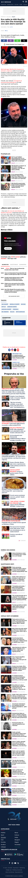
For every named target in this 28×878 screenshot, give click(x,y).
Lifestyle (3, 847)
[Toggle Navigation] (26, 1)
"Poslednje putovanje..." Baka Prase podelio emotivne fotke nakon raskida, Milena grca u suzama (18, 588)
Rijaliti (13, 16)
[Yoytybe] (15, 863)
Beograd (17, 840)
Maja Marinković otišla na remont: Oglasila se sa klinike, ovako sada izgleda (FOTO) (19, 649)
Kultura (17, 835)
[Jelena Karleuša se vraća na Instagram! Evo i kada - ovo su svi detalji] (6, 556)
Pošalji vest (9, 870)
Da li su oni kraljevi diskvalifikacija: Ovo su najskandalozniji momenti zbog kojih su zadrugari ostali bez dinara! (18, 159)
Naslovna (3, 16)
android (17, 257)
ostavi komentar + (19, 322)
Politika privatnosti (17, 870)
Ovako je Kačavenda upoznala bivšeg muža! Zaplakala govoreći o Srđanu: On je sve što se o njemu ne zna (19, 791)
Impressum (16, 868)
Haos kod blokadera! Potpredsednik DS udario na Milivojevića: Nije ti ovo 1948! (15, 273)
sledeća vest (16, 362)
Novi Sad (17, 847)
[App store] (8, 854)
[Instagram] (12, 350)
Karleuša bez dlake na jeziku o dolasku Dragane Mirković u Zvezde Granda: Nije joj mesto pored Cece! (19, 715)
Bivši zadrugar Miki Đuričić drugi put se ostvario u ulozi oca (12, 70)
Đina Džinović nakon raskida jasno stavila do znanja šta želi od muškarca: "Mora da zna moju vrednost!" (18, 687)
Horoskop (17, 844)
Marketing (22, 868)
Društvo (3, 844)
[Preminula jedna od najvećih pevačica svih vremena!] (6, 726)
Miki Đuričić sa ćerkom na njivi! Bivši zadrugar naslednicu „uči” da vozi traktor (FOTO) (18, 167)
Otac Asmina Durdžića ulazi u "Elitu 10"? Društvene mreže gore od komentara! (19, 659)
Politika (16, 4)
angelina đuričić (6, 309)
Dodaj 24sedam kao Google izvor (15, 44)
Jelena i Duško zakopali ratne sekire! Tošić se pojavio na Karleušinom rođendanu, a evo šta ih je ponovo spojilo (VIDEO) (19, 743)
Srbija (16, 837)
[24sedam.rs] (6, 2)
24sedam (3, 259)
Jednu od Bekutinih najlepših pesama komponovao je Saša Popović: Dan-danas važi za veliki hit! (19, 772)
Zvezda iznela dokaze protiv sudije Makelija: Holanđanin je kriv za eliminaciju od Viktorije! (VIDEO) (14, 279)
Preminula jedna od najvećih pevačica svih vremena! (18, 724)
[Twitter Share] (24, 40)
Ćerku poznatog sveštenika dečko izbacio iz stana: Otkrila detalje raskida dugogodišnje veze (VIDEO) (19, 569)
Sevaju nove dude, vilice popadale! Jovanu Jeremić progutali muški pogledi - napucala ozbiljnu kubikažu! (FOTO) (19, 668)
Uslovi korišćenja (9, 872)
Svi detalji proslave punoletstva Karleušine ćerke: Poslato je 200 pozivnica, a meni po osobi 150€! (18, 357)
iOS (12, 257)
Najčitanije (14, 264)
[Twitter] (15, 350)
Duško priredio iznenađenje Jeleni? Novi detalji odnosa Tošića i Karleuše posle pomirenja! (19, 734)
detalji (4, 307)
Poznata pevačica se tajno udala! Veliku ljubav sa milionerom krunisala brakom (19, 607)
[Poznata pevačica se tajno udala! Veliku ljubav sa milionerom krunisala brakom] (6, 608)
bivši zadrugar (20, 312)
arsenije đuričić (12, 307)
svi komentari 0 (7, 323)
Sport (20, 4)
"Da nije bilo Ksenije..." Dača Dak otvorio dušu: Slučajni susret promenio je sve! (19, 762)
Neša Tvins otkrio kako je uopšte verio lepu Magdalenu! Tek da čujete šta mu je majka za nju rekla (19, 781)
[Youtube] (18, 350)
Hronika (3, 842)
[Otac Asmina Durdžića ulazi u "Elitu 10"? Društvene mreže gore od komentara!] (6, 660)
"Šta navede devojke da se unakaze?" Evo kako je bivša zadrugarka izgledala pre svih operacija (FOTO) (19, 597)
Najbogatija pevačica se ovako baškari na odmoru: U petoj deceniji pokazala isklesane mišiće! (19, 800)
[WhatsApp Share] (17, 40)
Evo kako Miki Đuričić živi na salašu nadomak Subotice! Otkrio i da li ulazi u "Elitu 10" (18, 365)
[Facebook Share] (4, 40)
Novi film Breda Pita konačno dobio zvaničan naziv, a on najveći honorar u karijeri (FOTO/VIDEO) (15, 291)
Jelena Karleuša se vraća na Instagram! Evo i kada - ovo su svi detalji (19, 555)
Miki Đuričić (5, 304)
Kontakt (10, 868)
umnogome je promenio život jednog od (11, 81)
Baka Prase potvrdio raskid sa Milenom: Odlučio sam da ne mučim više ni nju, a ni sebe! (19, 630)
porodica (15, 309)
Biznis (16, 833)
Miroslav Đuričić (14, 304)
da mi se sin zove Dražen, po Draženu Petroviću (12, 211)
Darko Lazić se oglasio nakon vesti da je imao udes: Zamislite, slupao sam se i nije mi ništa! (18, 753)
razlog (12, 312)
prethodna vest (17, 353)
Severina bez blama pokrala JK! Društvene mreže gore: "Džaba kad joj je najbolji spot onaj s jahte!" (19, 640)
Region (17, 842)
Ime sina (23, 304)
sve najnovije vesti (14, 296)
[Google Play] (19, 854)
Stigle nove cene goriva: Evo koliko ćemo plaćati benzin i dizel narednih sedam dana (15, 285)
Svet (2, 840)
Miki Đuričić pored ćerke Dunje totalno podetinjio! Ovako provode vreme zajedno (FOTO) (18, 185)
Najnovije (3, 4)
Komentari (22, 264)
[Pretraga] (23, 2)
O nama (5, 868)
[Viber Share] (11, 40)
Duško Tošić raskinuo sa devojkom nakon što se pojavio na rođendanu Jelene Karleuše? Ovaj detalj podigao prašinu (18, 579)
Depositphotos (19, 872)
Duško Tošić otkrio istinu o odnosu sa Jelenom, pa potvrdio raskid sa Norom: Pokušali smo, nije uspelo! (19, 696)
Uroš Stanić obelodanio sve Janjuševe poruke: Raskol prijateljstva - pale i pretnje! (19, 706)
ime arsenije (5, 312)
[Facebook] (9, 350)
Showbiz (25, 4)
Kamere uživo (10, 4)
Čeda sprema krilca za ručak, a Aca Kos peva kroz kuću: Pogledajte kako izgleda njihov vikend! (19, 621)
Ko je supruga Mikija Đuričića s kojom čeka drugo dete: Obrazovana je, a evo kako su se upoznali (18, 176)
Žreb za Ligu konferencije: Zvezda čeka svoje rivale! (14, 269)
